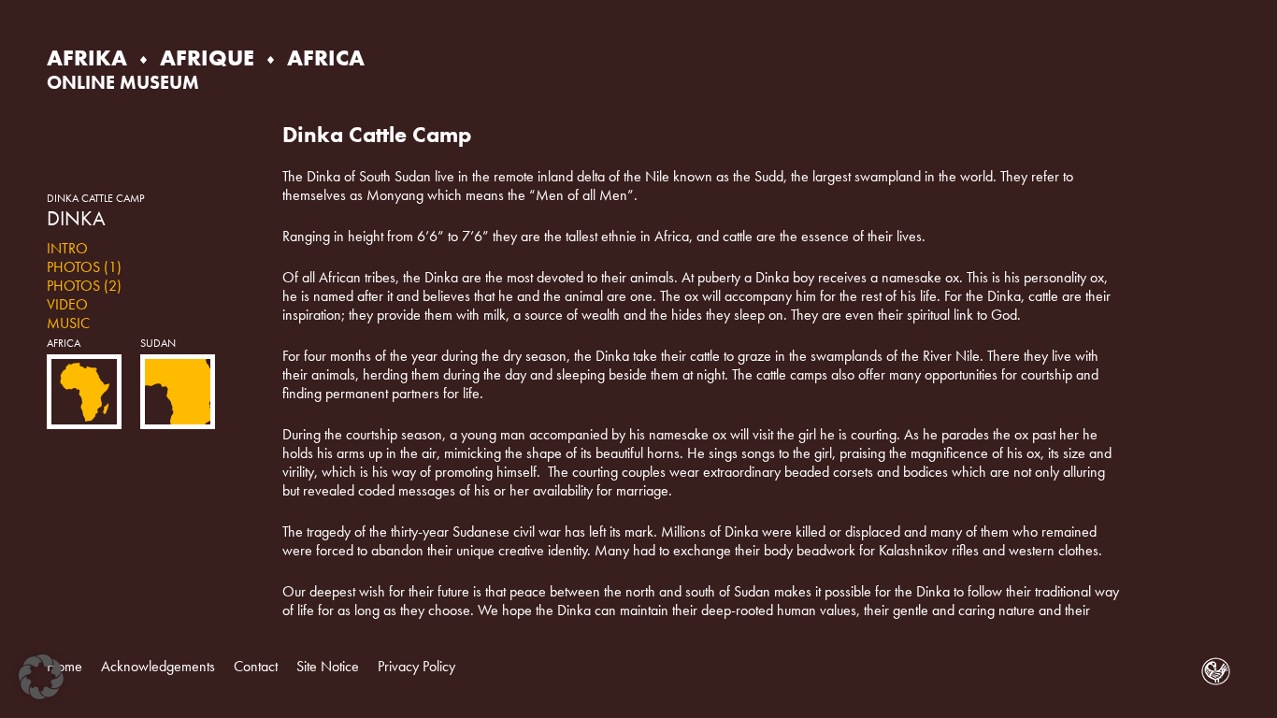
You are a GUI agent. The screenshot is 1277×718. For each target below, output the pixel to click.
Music (68, 323)
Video (67, 304)
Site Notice (327, 666)
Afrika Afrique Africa (206, 57)
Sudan (158, 343)
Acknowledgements (158, 666)
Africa (63, 343)
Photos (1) (84, 267)
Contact (256, 666)
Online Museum (123, 82)
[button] (41, 677)
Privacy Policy (416, 666)
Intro (67, 248)
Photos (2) (84, 285)
